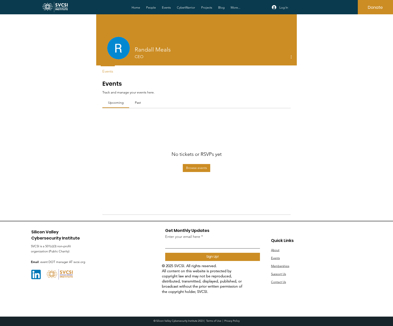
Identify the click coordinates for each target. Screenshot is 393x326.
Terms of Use (213, 320)
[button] (151, 7)
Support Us (278, 274)
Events (275, 258)
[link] (116, 103)
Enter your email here (182, 236)
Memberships (280, 266)
